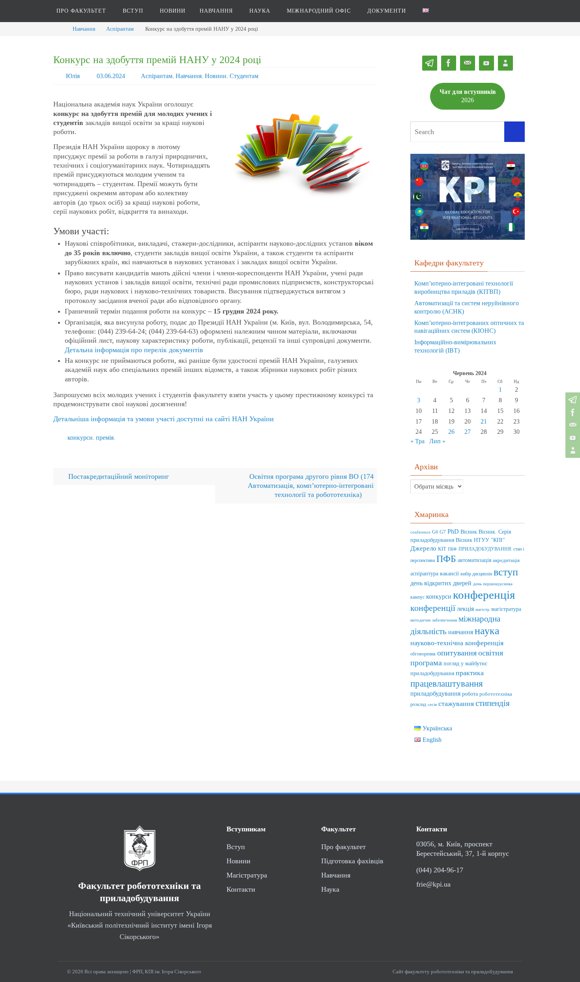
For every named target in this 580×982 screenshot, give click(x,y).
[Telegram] (571, 399)
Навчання (84, 29)
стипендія (492, 703)
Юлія (73, 76)
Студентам (244, 76)
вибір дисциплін (476, 574)
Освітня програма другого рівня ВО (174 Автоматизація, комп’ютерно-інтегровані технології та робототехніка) (311, 485)
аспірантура (424, 574)
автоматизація (474, 560)
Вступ (235, 847)
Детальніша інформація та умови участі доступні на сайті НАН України (163, 419)
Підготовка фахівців (352, 861)
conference (420, 532)
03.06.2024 (111, 76)
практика (470, 673)
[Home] (59, 29)
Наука (330, 889)
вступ (506, 572)
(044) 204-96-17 (439, 870)
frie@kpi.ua (433, 884)
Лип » (437, 441)
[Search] (514, 131)
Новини (215, 76)
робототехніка (495, 694)
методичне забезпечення (433, 620)
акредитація (506, 560)
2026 (468, 95)
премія (105, 437)
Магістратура (246, 875)
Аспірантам (120, 29)
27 (467, 431)
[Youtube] (571, 437)
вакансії (449, 574)
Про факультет (343, 847)
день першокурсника (493, 584)
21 (484, 421)
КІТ (442, 549)
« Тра (417, 441)
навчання (460, 632)
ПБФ (452, 549)
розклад (418, 704)
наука (487, 631)
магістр (482, 609)
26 (451, 431)
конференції (432, 608)
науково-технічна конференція (456, 643)
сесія (432, 704)
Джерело (423, 548)
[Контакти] (571, 450)
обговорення (423, 654)
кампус (417, 597)
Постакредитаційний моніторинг (117, 476)
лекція (465, 608)
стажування (456, 704)
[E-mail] (571, 425)
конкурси (80, 437)
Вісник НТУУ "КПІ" (480, 540)
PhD (453, 531)
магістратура (506, 609)
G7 (443, 532)
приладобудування (435, 693)
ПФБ (446, 558)
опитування (457, 652)
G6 (435, 532)
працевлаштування (446, 683)
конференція (484, 594)
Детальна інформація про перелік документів (134, 350)
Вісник (468, 532)
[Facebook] (571, 412)
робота (470, 694)
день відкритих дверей (440, 583)
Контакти (240, 889)
